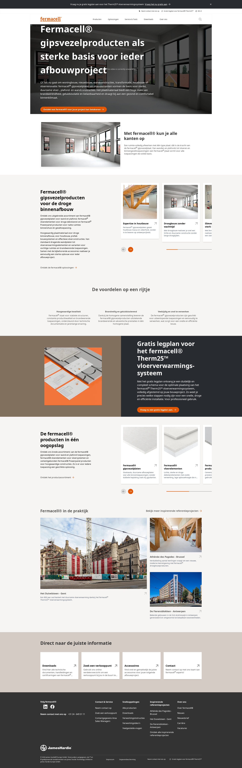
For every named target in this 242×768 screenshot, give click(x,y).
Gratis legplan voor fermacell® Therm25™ (187, 759)
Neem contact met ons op (156, 759)
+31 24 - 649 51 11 (76, 714)
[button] (97, 19)
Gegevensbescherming (127, 759)
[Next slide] (130, 249)
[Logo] (51, 19)
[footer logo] (121, 748)
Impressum (110, 759)
